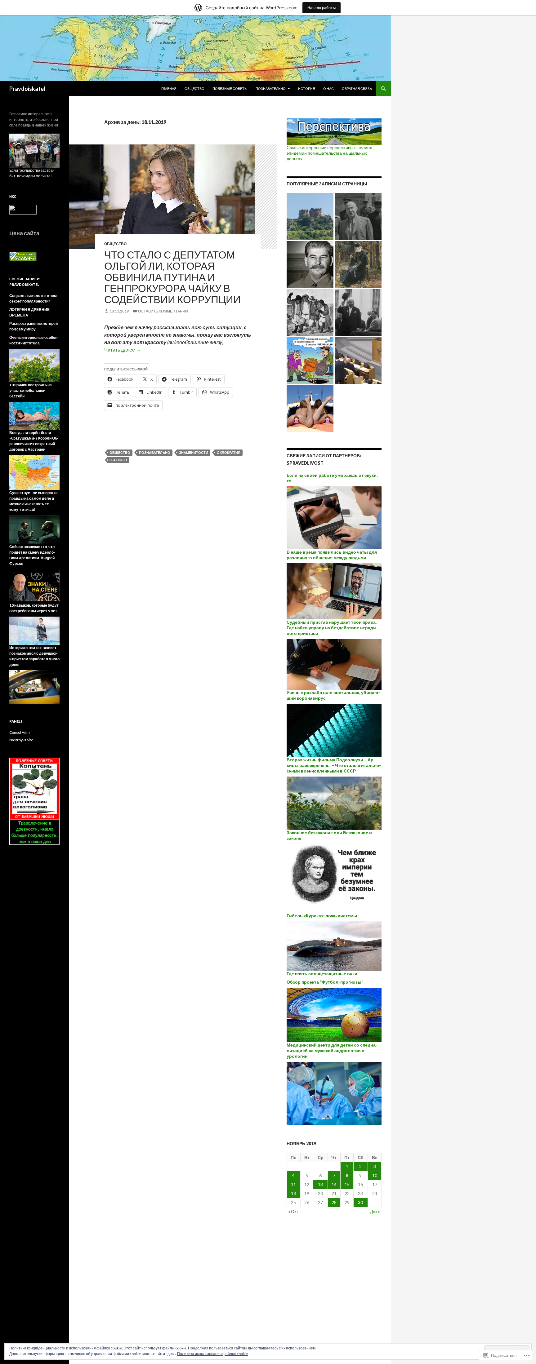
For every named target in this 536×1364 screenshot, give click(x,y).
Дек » (375, 1211)
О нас (328, 88)
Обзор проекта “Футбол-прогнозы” (325, 982)
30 (360, 1202)
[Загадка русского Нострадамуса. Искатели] (358, 264)
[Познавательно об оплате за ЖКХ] (310, 360)
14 (334, 1184)
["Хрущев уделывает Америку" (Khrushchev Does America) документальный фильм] (358, 312)
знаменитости (193, 452)
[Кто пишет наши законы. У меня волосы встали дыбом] (358, 360)
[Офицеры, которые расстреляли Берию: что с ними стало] (358, 216)
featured (118, 460)
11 (293, 1184)
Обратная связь (357, 88)
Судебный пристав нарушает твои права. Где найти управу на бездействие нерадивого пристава (332, 627)
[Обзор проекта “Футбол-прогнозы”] (334, 1014)
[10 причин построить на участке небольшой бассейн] (34, 415)
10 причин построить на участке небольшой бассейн (30, 390)
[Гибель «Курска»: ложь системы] (334, 945)
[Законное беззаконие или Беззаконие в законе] (334, 877)
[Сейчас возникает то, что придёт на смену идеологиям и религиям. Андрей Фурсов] (34, 585)
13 (320, 1184)
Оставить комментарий (163, 311)
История (306, 88)
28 (334, 1202)
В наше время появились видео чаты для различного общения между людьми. (332, 554)
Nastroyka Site (21, 739)
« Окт (293, 1211)
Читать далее (122, 349)
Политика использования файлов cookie (212, 1353)
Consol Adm (19, 732)
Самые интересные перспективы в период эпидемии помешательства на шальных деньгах (329, 153)
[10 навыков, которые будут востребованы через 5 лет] (34, 630)
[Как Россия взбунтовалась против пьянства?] (310, 312)
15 (347, 1184)
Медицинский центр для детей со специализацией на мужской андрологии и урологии (332, 1050)
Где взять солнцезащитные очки (322, 973)
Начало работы (321, 7)
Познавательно (271, 88)
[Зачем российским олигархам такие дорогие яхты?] (310, 408)
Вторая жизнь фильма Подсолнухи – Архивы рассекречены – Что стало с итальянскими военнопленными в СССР (334, 765)
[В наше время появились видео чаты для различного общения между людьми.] (334, 590)
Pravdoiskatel (27, 88)
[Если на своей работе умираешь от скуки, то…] (334, 517)
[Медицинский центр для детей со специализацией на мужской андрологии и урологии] (334, 1093)
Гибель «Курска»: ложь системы (322, 915)
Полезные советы (230, 88)
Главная (168, 88)
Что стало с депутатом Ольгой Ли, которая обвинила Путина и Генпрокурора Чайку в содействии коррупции (172, 276)
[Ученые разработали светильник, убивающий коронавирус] (334, 730)
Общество (194, 88)
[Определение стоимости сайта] (23, 256)
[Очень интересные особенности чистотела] (34, 365)
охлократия (228, 452)
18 (293, 1193)
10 (374, 1175)
